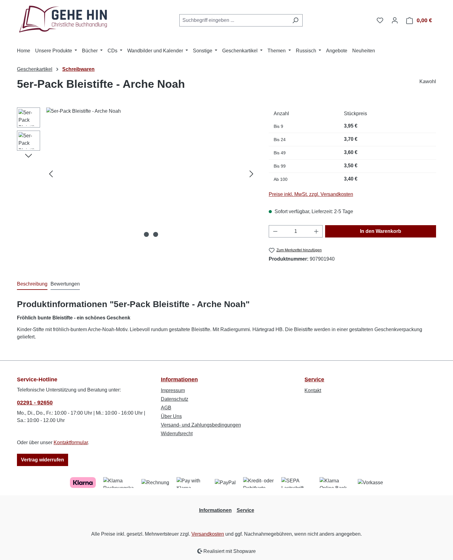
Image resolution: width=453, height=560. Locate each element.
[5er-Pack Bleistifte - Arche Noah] (151, 174)
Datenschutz (174, 399)
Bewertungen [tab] (65, 283)
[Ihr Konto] (394, 20)
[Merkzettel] (380, 20)
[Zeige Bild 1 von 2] (146, 234)
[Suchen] (295, 20)
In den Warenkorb (380, 231)
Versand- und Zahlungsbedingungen (201, 425)
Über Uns (171, 416)
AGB (166, 407)
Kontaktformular (71, 442)
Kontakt (312, 390)
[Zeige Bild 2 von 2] (155, 234)
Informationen (179, 379)
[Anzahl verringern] (275, 231)
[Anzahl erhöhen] (316, 231)
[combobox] (233, 20)
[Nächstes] (251, 174)
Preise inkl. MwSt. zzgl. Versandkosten (311, 194)
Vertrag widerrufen (42, 459)
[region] (137, 174)
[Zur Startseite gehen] (63, 19)
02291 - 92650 (35, 403)
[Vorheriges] (50, 174)
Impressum (173, 390)
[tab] (32, 284)
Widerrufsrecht (177, 433)
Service (314, 379)
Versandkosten (207, 534)
